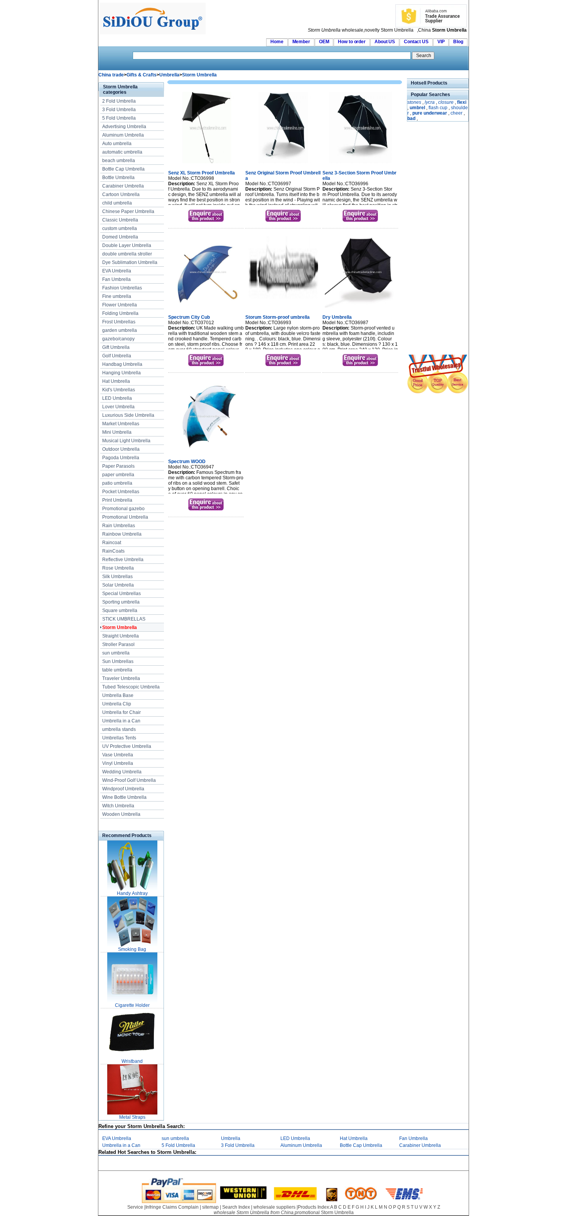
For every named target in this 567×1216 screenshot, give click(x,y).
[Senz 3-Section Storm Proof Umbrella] (360, 164)
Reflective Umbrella (122, 559)
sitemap (210, 1207)
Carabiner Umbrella (123, 186)
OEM (324, 41)
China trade (111, 75)
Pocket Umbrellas (120, 491)
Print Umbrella (117, 500)
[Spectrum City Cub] (206, 308)
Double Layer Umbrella (126, 245)
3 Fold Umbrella (119, 109)
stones (414, 102)
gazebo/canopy (118, 339)
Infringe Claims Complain (172, 1207)
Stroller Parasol (118, 644)
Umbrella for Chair (121, 712)
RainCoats (113, 551)
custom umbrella (119, 228)
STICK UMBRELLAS (123, 619)
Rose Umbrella (118, 568)
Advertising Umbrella (124, 126)
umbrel (417, 107)
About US (385, 41)
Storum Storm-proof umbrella (277, 317)
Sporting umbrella (121, 602)
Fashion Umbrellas (122, 288)
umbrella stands (119, 729)
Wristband (132, 1061)
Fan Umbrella (116, 279)
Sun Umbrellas (117, 661)
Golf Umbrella (116, 356)
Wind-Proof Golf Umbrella (129, 780)
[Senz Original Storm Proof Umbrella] (283, 164)
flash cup (438, 107)
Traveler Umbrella (121, 678)
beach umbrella (118, 160)
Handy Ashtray (132, 893)
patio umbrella (117, 483)
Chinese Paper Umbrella (128, 211)
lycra (430, 102)
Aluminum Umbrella (123, 135)
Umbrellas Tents (119, 738)
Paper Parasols (118, 466)
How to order (352, 41)
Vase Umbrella (117, 755)
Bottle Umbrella (118, 177)
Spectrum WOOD (187, 461)
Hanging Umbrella (121, 372)
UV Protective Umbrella (126, 746)
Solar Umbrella (118, 585)
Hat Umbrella (116, 381)
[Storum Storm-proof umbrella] (283, 308)
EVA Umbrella (116, 271)
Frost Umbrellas (118, 322)
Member (301, 41)
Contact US (416, 41)
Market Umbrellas (120, 423)
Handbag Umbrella (122, 364)
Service (135, 1207)
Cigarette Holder (132, 1005)
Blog (458, 41)
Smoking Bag (132, 949)
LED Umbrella (117, 398)
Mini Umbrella (117, 432)
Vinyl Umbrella (117, 763)
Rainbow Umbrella (122, 534)
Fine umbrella (116, 296)
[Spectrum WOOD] (206, 452)
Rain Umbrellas (118, 525)
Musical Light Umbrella (126, 440)
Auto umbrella (117, 143)
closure (446, 102)
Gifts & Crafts (142, 75)
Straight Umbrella (120, 636)
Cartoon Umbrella (121, 194)
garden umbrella (119, 330)
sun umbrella (116, 653)
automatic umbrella (122, 152)
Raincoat (111, 542)
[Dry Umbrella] (360, 308)
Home (277, 41)
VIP (441, 41)
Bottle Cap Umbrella (123, 169)
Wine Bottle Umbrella (124, 797)
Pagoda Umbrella (120, 457)
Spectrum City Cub (189, 317)
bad (411, 118)
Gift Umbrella (116, 347)
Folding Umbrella (120, 313)
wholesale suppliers (274, 1207)
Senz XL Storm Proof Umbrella (201, 173)
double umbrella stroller (127, 254)
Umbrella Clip (116, 704)
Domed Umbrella (120, 237)
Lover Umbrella (118, 406)
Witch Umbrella (118, 805)
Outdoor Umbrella (121, 449)
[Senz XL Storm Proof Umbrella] (206, 164)
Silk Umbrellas (117, 576)
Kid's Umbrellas (118, 389)
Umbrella (169, 75)
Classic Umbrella (120, 220)
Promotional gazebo (123, 508)
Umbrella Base (117, 695)
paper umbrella (118, 474)
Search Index (236, 1207)
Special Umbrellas (121, 593)
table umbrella (117, 670)
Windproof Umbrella (123, 788)
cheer (456, 113)
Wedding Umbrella (122, 772)
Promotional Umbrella (125, 517)
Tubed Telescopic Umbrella (131, 687)
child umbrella (117, 203)
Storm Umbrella (199, 75)
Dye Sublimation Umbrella (129, 262)
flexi (461, 102)
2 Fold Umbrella (119, 101)
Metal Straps (132, 1117)
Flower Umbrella (119, 305)
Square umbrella (119, 610)
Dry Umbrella (337, 317)
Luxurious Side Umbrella (128, 415)
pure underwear (429, 113)
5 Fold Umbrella (119, 118)
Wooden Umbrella (121, 814)
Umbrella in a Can (121, 721)
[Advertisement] (430, 239)
